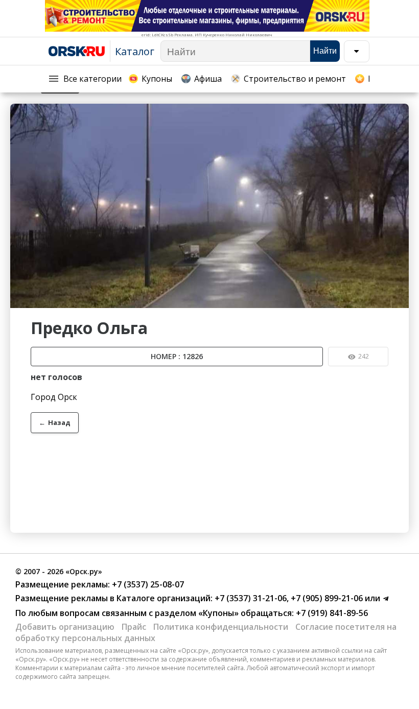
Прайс (134, 626)
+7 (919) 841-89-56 (331, 613)
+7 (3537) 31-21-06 (250, 598)
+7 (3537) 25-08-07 (147, 584)
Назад (55, 422)
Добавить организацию (64, 626)
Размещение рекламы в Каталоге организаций (113, 598)
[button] (399, 113)
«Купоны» (218, 613)
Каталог (134, 51)
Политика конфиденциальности (220, 626)
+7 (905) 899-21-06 (326, 598)
